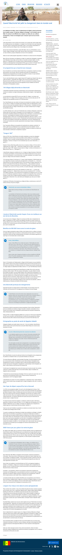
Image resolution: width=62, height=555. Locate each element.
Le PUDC (18, 4)
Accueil (4, 27)
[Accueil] (6, 1)
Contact (32, 550)
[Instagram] (55, 546)
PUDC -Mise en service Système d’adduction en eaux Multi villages (52, 105)
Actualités (47, 4)
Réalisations (30, 4)
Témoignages (13, 27)
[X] (52, 546)
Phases (24, 4)
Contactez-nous (54, 542)
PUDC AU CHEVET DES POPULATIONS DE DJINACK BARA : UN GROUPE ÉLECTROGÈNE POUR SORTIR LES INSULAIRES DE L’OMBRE (52, 56)
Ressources (39, 4)
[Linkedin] (57, 546)
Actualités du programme (51, 34)
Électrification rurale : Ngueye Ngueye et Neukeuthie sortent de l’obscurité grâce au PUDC (52, 93)
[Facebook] (49, 546)
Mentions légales (38, 550)
